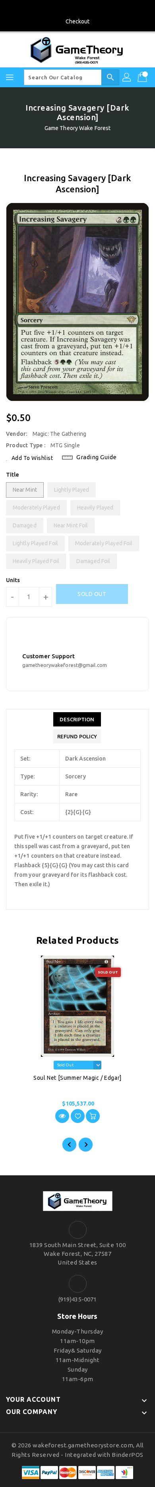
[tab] (77, 719)
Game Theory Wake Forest (77, 128)
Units (13, 580)
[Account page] (127, 77)
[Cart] (143, 77)
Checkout (78, 21)
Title (12, 474)
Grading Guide (96, 457)
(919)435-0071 (77, 1299)
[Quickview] (62, 1116)
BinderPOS (127, 1454)
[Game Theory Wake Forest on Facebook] (77, 9)
